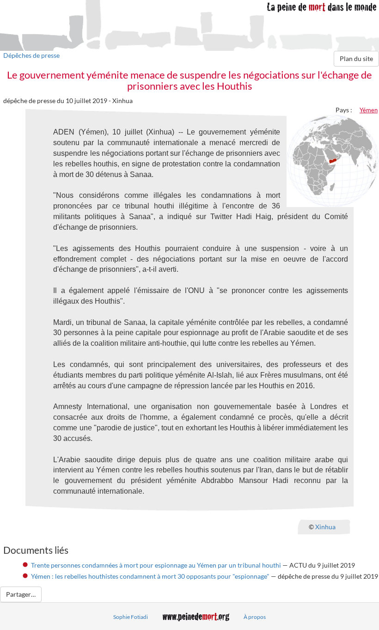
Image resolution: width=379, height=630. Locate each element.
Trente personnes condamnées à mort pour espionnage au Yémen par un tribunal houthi (156, 565)
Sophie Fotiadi (130, 616)
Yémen (369, 110)
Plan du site (356, 58)
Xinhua (325, 526)
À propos (255, 616)
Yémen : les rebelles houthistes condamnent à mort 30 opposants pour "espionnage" (150, 576)
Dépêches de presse (31, 55)
